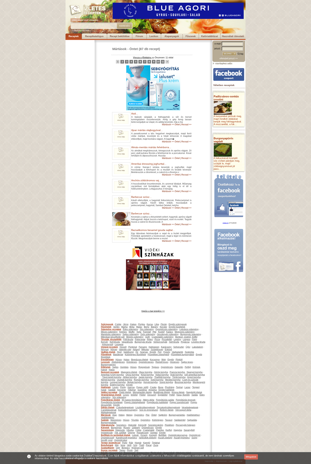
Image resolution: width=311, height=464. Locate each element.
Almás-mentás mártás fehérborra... (151, 147)
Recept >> (186, 124)
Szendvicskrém (155, 425)
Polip (124, 443)
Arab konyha (176, 374)
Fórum (139, 36)
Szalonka (189, 352)
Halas (126, 359)
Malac (139, 327)
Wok (163, 359)
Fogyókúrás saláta (165, 400)
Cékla (138, 430)
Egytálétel (163, 395)
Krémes (123, 332)
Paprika (160, 430)
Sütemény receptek (111, 329)
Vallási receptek (109, 392)
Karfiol (169, 430)
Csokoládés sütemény (162, 337)
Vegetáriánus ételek (111, 395)
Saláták (112, 390)
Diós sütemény (148, 334)
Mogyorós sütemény (185, 332)
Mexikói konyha (173, 380)
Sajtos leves (187, 362)
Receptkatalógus (94, 36)
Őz (137, 352)
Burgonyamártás (177, 415)
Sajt (136, 450)
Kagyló (146, 443)
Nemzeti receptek (110, 372)
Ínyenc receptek (109, 450)
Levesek (105, 362)
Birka (131, 327)
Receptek (74, 36)
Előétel (134, 395)
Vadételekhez (107, 417)
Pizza (157, 339)
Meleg (129, 415)
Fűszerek (191, 36)
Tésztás (135, 420)
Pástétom (169, 425)
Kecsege (121, 390)
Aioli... (134, 113)
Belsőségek (107, 445)
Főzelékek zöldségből (158, 354)
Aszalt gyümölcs (182, 437)
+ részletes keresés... (81, 30)
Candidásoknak (108, 410)
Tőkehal (132, 390)
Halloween (154, 347)
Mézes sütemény (109, 332)
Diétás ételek (107, 407)
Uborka (130, 430)
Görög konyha (161, 372)
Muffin (132, 332)
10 (158, 61)
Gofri (147, 337)
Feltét (172, 395)
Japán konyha (145, 377)
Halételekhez (193, 415)
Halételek (106, 387)
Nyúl (119, 352)
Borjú (146, 327)
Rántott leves (162, 362)
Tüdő (141, 445)
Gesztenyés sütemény (168, 334)
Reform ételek (166, 410)
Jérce (126, 324)
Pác (148, 415)
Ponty (123, 387)
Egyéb (153, 352)
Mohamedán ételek (142, 392)
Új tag (240, 54)
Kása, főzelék (183, 395)
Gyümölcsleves (146, 362)
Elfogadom (251, 457)
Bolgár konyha (134, 382)
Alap (114, 415)
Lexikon (153, 36)
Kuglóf (161, 332)
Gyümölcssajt (107, 437)
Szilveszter (178, 347)
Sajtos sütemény (131, 334)
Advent (136, 349)
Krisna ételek (178, 392)
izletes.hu (225, 223)
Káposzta (120, 430)
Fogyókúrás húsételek (112, 402)
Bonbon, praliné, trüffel (186, 337)
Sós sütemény (147, 329)
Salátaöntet (179, 420)
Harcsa (131, 387)
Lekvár (135, 435)
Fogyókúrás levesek (185, 400)
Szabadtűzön (107, 448)
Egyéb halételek (166, 390)
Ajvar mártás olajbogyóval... (147, 130)
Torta (138, 332)
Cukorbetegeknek (125, 407)
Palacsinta (140, 339)
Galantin (179, 367)
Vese (122, 445)
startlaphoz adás (223, 63)
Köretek (105, 427)
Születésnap (157, 349)
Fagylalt (147, 332)
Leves (115, 387)
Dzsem (144, 435)
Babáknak (118, 354)
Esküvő (168, 349)
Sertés (116, 327)
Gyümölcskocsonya (177, 435)
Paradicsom (142, 432)
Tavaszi (168, 420)
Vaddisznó (128, 352)
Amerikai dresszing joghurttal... (148, 163)
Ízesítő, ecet (106, 440)
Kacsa (150, 324)
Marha (124, 327)
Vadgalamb (177, 352)
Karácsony (166, 347)
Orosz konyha (132, 374)
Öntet (133, 49)
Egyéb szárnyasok (178, 324)
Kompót (153, 435)
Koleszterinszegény (128, 410)
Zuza (155, 445)
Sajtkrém (162, 415)
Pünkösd (132, 347)
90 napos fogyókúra (131, 400)
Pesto (130, 450)
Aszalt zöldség (165, 437)
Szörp (194, 437)
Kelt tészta (115, 342)
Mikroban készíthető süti (113, 337)
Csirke (118, 324)
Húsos (119, 359)
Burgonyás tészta (143, 342)
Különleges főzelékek (135, 354)
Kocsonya (155, 359)
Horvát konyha (150, 382)
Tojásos (155, 367)
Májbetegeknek (108, 412)
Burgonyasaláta (108, 422)
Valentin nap (125, 349)
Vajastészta (127, 342)
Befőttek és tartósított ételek (115, 435)
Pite (154, 332)
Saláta (194, 395)
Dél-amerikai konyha (194, 374)
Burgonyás (116, 427)
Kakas (133, 324)
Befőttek (162, 435)
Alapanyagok (171, 36)
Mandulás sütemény (111, 334)
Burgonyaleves (108, 364)
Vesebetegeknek (190, 407)
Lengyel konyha (118, 382)
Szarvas (144, 352)
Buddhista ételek (162, 392)
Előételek (106, 367)
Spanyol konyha (194, 372)
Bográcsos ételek (139, 359)
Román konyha (141, 380)
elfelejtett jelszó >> (229, 58)
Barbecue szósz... (141, 196)
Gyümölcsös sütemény (167, 329)
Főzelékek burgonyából (182, 354)
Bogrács (126, 448)
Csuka (153, 387)
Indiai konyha (162, 374)
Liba (157, 324)
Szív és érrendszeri (148, 410)
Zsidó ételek (125, 392)
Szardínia (142, 390)
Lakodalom (197, 347)
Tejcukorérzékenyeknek (168, 407)
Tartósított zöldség (147, 437)
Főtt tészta (128, 339)
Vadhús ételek (108, 352)
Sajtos (115, 367)
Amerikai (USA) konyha (112, 374)
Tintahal (156, 443)
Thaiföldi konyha (162, 377)
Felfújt (188, 367)
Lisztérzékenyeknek (145, 407)
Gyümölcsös (167, 367)
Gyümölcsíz (194, 435)
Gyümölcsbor (120, 440)
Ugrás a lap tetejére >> (153, 311)
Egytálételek (107, 359)
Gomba (153, 432)
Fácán (164, 324)
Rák (131, 443)
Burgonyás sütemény (190, 334)
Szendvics (121, 425)
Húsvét (123, 347)
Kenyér (104, 342)
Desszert (151, 395)
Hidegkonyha (107, 425)
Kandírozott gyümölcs (126, 437)
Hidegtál (132, 425)
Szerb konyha (166, 382)
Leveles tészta (198, 342)
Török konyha (179, 377)
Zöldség (136, 427)
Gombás (124, 367)
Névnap (105, 349)
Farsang (143, 347)
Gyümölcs (139, 415)
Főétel (142, 395)
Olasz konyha (145, 372)
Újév (188, 347)
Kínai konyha (147, 374)
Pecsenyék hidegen (185, 425)
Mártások (119, 49)
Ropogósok (144, 367)
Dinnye (131, 432)
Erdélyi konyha (117, 385)
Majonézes (116, 420)
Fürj (160, 352)
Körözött (142, 425)
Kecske (163, 327)
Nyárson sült (138, 448)
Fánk (194, 339)
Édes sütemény (130, 329)
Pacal (149, 445)
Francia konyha (177, 372)
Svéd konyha (157, 380)
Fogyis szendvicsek (179, 402)
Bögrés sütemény (134, 337)
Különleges (157, 420)
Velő (129, 445)
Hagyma (178, 430)
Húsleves (174, 362)
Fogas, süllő (142, 387)
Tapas (122, 450)
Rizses (126, 427)
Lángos (186, 339)
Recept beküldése (119, 36)
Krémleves (132, 362)
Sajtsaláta (192, 420)
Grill (118, 448)
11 (163, 61)
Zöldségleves (118, 362)
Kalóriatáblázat (209, 36)
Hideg (122, 415)
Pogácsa (185, 342)
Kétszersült (107, 344)
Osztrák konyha (124, 380)
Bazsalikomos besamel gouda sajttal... (153, 230)
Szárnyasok (107, 324)
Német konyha (108, 380)
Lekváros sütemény (189, 329)
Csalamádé (148, 430)
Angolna (152, 390)
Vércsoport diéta (183, 410)
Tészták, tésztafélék (111, 339)
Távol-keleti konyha (111, 377)
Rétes (150, 339)
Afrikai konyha (130, 377)
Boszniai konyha (183, 382)
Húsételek (106, 327)
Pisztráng (169, 387)
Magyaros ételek (129, 372)
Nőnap (114, 349)
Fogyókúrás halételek (157, 402)
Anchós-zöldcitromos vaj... (146, 180)
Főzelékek (106, 354)
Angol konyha (194, 377)
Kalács (169, 332)
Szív (135, 445)
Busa (160, 387)
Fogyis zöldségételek (134, 402)
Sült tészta (174, 342)
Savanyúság (107, 430)
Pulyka (141, 324)
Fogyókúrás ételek (110, 400)
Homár (138, 443)
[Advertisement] (80, 94)
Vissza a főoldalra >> (143, 57)
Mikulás (145, 349)
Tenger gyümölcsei (110, 443)
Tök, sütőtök (120, 432)
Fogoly (166, 352)
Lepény (177, 339)
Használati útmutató (233, 36)
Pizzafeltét (167, 339)
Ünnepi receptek (109, 347)
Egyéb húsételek (177, 327)
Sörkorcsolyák (160, 342)
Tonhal (179, 387)
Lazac (187, 387)
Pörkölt (179, 359)
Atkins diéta (148, 400)
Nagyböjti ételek (194, 392)
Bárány (154, 327)
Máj (117, 445)
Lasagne (119, 344)
